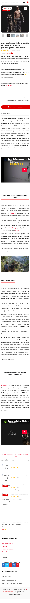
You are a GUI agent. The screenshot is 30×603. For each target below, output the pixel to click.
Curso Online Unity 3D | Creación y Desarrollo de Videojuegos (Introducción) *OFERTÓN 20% (19, 485)
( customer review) (14, 51)
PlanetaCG (4, 385)
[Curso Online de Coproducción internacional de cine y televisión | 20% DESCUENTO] (6, 499)
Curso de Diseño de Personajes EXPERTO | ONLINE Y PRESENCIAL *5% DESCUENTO (19, 475)
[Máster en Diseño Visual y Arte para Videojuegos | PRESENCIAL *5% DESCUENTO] (6, 468)
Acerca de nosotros (7, 543)
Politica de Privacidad (8, 549)
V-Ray (17, 230)
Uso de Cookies (6, 552)
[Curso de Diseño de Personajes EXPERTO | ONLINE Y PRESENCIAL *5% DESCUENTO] (6, 478)
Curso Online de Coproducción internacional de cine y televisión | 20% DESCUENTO (19, 494)
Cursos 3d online (15, 451)
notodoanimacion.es (9, 592)
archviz (12, 213)
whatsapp (9, 86)
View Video (8, 8)
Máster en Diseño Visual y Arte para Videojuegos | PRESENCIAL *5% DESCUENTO (19, 465)
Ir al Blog (4, 546)
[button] (23, 2)
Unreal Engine (13, 228)
